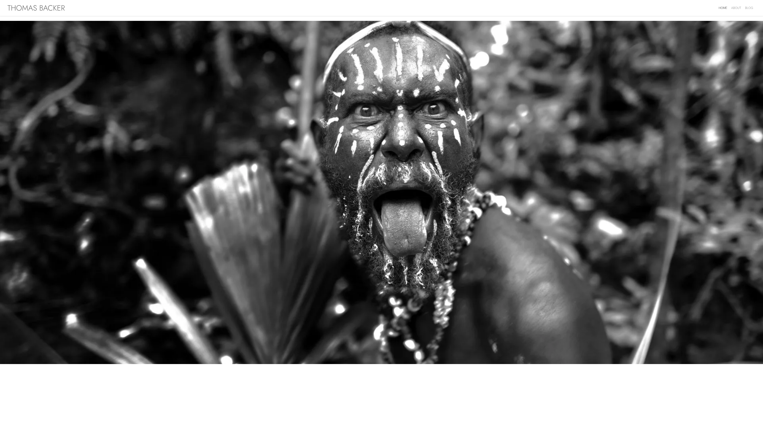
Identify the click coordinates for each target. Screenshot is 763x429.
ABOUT (736, 8)
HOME (723, 8)
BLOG (749, 8)
